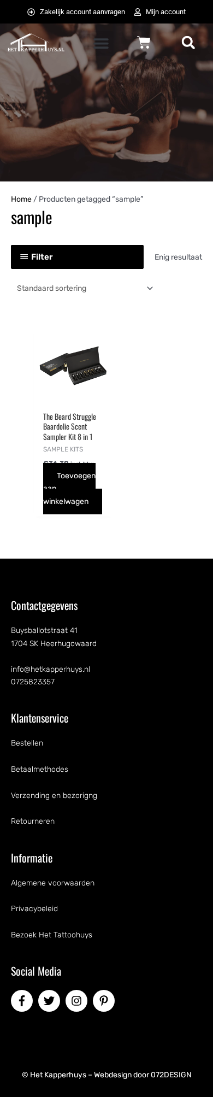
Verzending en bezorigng (54, 795)
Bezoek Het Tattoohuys (51, 935)
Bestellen (27, 743)
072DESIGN (171, 1075)
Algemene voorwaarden (52, 883)
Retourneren (33, 821)
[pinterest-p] (105, 1001)
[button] (101, 43)
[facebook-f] (23, 1001)
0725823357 (33, 682)
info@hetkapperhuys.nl (50, 669)
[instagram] (78, 1001)
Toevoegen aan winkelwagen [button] (69, 488)
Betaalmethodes (39, 769)
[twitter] (50, 1001)
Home (21, 199)
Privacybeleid (34, 908)
